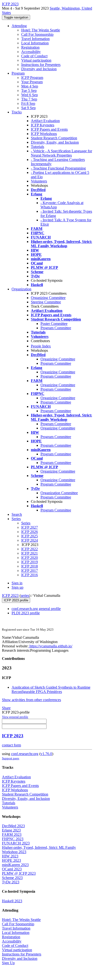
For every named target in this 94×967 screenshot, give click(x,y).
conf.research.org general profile (36, 609)
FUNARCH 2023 (16, 843)
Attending (19, 26)
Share (6, 708)
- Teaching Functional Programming (58, 168)
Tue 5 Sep (29, 90)
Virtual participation (36, 60)
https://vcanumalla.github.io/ (50, 646)
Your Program (32, 82)
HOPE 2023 (11, 860)
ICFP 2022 (29, 549)
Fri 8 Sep (28, 103)
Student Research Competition (54, 138)
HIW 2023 (10, 856)
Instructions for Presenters (40, 65)
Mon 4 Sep (29, 86)
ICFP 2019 (29, 562)
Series (25, 523)
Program (18, 73)
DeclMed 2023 (13, 826)
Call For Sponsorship (37, 34)
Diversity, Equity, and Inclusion (55, 142)
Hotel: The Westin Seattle (40, 30)
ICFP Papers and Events (49, 129)
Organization (21, 289)
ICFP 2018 (29, 566)
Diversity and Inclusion (39, 69)
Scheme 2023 (12, 878)
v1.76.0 (46, 754)
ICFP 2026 (29, 532)
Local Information (35, 43)
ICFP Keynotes (42, 125)
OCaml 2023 (12, 869)
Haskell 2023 (12, 901)
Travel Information (35, 39)
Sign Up (8, 963)
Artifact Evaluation (45, 121)
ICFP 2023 (10, 595)
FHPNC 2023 (12, 839)
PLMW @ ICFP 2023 (19, 873)
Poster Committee (53, 324)
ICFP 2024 (29, 540)
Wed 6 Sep (29, 95)
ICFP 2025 (29, 536)
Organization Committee (59, 493)
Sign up (17, 587)
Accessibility (31, 52)
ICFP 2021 (29, 553)
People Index (41, 346)
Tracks (17, 112)
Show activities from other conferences (31, 700)
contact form (11, 745)
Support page (10, 758)
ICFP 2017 (29, 570)
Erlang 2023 (11, 830)
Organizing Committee (48, 298)
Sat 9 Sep (28, 108)
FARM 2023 (11, 834)
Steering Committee (46, 302)
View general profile (15, 717)
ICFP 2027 (29, 527)
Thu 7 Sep (29, 99)
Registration (30, 47)
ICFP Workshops (44, 134)
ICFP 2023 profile (16, 600)
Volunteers (39, 181)
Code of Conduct (34, 56)
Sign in (17, 583)
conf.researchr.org (24, 754)
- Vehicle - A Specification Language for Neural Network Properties (61, 153)
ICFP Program (32, 78)
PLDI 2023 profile (26, 613)
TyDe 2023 (10, 882)
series (25, 595)
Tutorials (37, 147)
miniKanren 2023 (15, 865)
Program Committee (55, 328)
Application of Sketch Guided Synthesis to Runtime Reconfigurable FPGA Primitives (51, 689)
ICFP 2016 (29, 575)
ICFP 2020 (29, 558)
